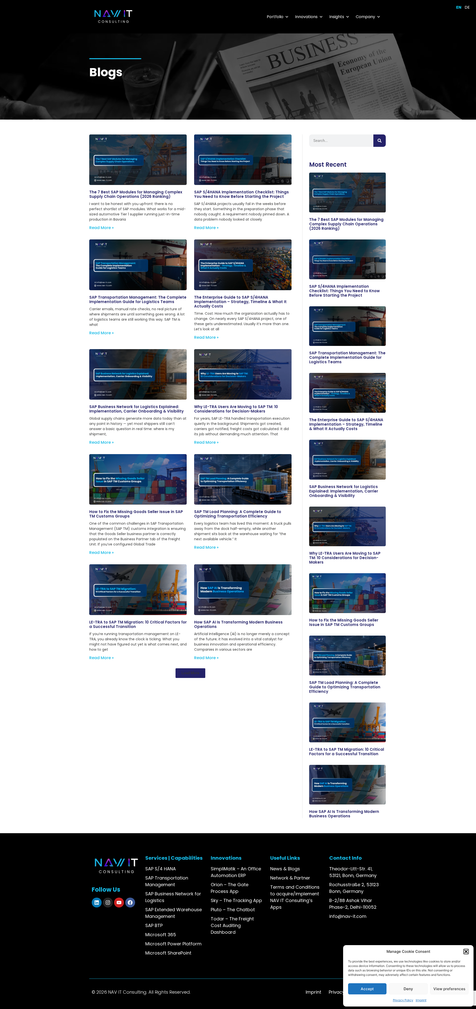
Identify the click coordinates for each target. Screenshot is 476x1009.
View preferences (449, 988)
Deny (408, 988)
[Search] (379, 140)
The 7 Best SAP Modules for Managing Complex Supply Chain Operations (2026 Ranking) (135, 194)
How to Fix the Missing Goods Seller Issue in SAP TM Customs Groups (136, 514)
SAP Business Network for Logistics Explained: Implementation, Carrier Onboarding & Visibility (136, 409)
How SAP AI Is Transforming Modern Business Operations (238, 624)
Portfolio (275, 17)
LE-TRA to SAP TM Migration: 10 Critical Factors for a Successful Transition (138, 624)
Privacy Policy (403, 1000)
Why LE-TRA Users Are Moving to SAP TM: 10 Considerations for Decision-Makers (236, 409)
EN (458, 7)
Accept (367, 988)
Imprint (421, 1000)
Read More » (101, 228)
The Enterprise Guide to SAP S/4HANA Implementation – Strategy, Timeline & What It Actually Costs (240, 302)
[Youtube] (119, 902)
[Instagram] (108, 902)
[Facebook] (130, 902)
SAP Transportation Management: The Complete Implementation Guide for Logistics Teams (137, 299)
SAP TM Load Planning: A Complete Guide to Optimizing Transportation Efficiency (237, 514)
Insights (336, 17)
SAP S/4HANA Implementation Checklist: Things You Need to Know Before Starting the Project (241, 194)
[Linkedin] (97, 902)
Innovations (306, 17)
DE (467, 7)
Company (365, 17)
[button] (466, 951)
